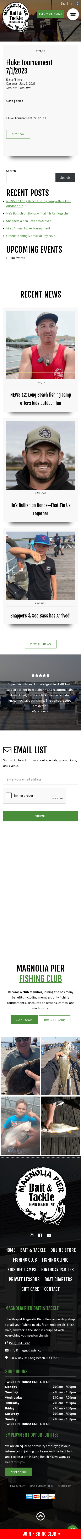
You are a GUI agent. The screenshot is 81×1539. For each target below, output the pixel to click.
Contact (52, 1289)
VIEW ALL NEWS (40, 644)
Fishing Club (25, 1260)
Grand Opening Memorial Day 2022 (30, 236)
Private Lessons (24, 1279)
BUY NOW (18, 134)
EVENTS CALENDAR (50, 14)
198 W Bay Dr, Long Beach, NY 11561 (34, 1358)
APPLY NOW (19, 1472)
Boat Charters (58, 1279)
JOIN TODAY (24, 1020)
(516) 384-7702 (19, 1343)
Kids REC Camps (21, 1270)
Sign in (65, 3)
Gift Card (30, 1289)
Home (10, 1250)
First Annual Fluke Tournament (28, 228)
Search (11, 171)
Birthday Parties (57, 1270)
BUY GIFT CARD (54, 1020)
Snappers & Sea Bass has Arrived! (29, 221)
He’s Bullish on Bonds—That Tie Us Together (38, 213)
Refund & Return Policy (41, 1486)
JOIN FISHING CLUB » (41, 1534)
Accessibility (64, 1486)
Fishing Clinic (55, 1260)
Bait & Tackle (33, 1250)
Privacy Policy (17, 1486)
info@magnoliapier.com (27, 1350)
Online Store (63, 1250)
